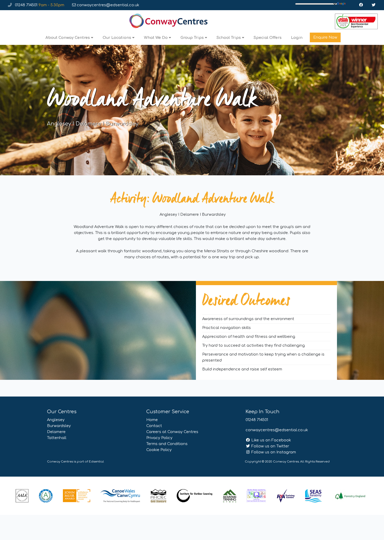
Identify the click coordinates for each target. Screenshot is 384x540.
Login (296, 37)
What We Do (156, 37)
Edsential (96, 461)
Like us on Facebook (270, 440)
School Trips (229, 37)
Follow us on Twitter (269, 446)
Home (152, 420)
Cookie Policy (159, 450)
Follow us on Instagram (273, 452)
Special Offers (268, 37)
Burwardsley (59, 426)
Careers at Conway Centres (172, 432)
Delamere (56, 432)
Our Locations (117, 37)
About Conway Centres (68, 37)
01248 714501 (39, 5)
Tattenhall (56, 438)
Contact (154, 426)
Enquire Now (325, 37)
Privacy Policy (159, 438)
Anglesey (56, 420)
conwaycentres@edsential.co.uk (107, 5)
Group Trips (193, 37)
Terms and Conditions (167, 444)
